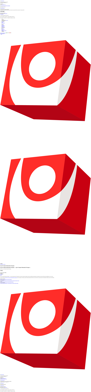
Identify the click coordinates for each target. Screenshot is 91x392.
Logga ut (3, 31)
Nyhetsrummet (10, 280)
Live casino (3, 279)
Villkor (1, 283)
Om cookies (12, 283)
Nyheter (8, 279)
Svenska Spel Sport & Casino (15, 280)
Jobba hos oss (6, 280)
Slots (1, 279)
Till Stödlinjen (1, 14)
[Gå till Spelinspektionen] (2, 8)
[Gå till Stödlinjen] (2, 11)
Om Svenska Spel (2, 280)
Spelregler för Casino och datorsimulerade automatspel (11, 277)
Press (8, 280)
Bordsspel (10, 279)
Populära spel (5, 279)
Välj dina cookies (16, 283)
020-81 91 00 (5, 13)
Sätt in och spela (3, 20)
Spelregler (3, 283)
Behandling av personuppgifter (7, 283)
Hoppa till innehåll (2, 33)
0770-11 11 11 (3, 4)
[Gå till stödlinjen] (2, 385)
